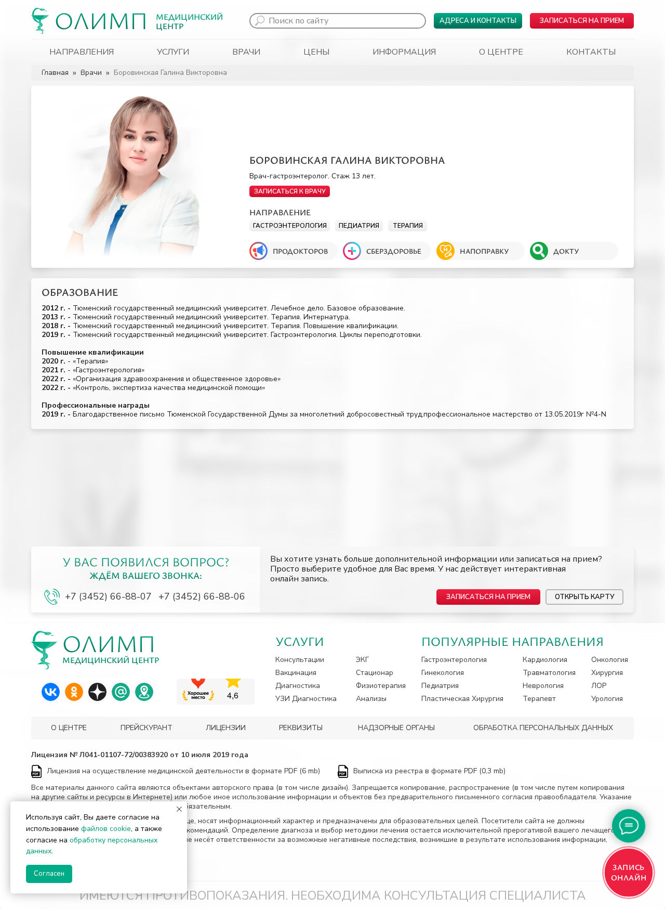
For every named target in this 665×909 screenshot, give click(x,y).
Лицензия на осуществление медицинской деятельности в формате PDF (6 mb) (183, 771)
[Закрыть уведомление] (179, 809)
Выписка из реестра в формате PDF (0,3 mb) (429, 771)
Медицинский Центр (189, 21)
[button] (582, 21)
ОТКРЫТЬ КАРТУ (584, 597)
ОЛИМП (101, 20)
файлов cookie (106, 829)
